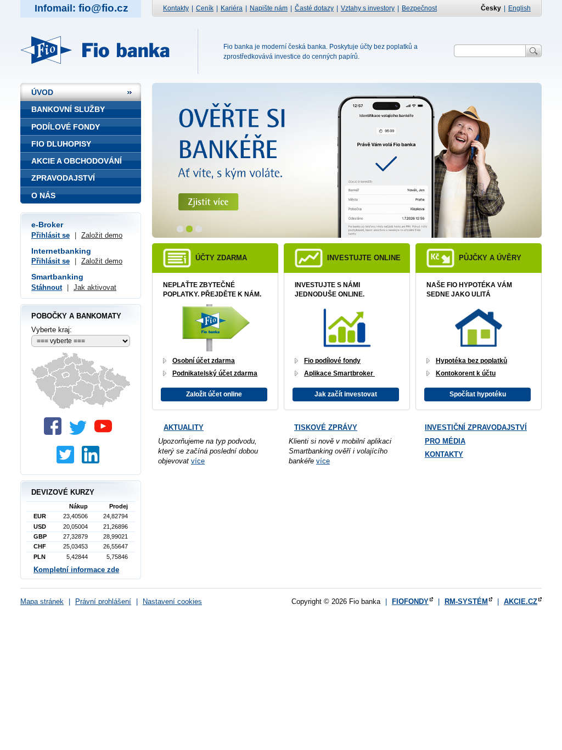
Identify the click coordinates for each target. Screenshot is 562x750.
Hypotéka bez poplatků (471, 361)
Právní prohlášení (103, 601)
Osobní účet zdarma (203, 361)
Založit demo (101, 235)
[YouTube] (105, 432)
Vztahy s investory (368, 8)
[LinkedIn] (93, 461)
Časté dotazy (314, 8)
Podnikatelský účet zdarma (214, 373)
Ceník (204, 8)
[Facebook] (55, 432)
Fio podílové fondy (332, 361)
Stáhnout (46, 287)
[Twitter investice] (68, 461)
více (198, 461)
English (519, 8)
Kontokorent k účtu (466, 373)
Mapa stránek (42, 601)
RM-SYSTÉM (466, 601)
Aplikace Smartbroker (339, 373)
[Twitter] (80, 432)
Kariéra (232, 8)
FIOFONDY (410, 601)
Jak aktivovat (95, 287)
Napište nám (269, 8)
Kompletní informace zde (76, 570)
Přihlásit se (50, 235)
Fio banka (101, 50)
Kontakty (176, 8)
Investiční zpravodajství (476, 427)
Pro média (445, 441)
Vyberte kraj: (51, 330)
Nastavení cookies (172, 601)
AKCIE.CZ (520, 601)
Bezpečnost (419, 8)
